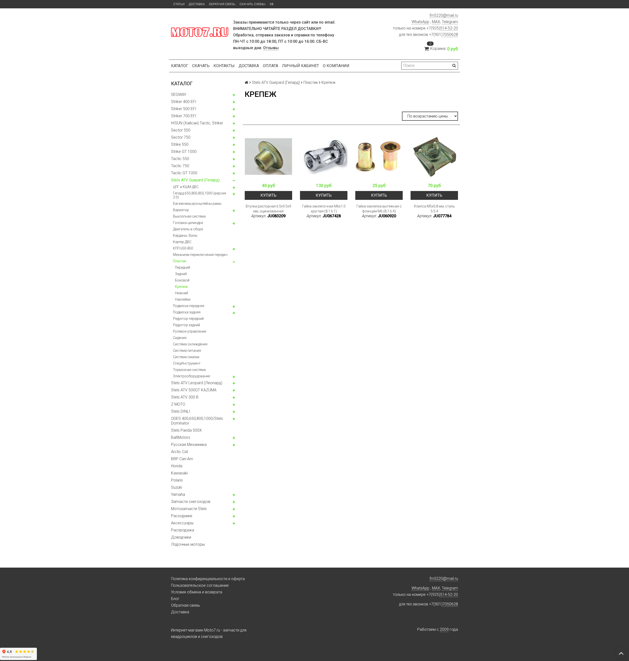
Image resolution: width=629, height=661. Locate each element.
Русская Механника (189, 444)
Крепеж (181, 287)
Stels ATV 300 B (185, 397)
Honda (176, 466)
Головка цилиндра (188, 223)
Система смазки (186, 357)
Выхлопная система (189, 216)
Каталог (179, 65)
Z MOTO (178, 404)
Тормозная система (189, 370)
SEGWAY (178, 94)
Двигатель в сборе (188, 229)
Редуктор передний (188, 319)
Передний (182, 267)
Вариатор (181, 210)
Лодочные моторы (188, 544)
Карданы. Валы (185, 235)
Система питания (187, 351)
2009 (444, 629)
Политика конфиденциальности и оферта (208, 578)
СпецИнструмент (186, 363)
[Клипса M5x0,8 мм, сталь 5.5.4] (434, 156)
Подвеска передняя (188, 306)
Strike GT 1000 (184, 151)
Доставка (197, 4)
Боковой (182, 280)
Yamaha (178, 494)
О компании (336, 65)
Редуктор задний (186, 325)
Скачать (201, 65)
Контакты (224, 65)
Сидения (179, 338)
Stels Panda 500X (186, 430)
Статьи (179, 4)
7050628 (450, 34)
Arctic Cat (179, 451)
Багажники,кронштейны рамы (197, 204)
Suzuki (176, 487)
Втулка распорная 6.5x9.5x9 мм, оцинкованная (268, 208)
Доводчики (181, 537)
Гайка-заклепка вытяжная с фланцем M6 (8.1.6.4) (379, 208)
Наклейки (182, 299)
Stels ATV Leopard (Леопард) (196, 383)
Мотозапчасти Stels (189, 508)
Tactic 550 (180, 158)
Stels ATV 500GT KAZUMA (193, 390)
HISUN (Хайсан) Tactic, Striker (197, 123)
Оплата (270, 65)
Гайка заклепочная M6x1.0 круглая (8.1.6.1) (323, 208)
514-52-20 (449, 28)
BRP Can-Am (182, 458)
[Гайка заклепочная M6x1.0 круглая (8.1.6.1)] (323, 156)
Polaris (177, 480)
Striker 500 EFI (183, 108)
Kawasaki (179, 473)
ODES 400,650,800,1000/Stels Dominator (197, 421)
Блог (175, 598)
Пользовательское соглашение (200, 585)
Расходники (181, 516)
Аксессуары (182, 523)
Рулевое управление (189, 331)
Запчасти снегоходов (190, 501)
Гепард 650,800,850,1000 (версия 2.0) (199, 195)
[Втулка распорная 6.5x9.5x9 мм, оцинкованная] (268, 156)
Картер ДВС (182, 242)
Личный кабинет (300, 65)
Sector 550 (180, 130)
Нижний (181, 293)
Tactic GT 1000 (184, 173)
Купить (268, 195)
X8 (271, 4)
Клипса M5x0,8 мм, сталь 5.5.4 (434, 208)
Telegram (450, 21)
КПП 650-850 (183, 248)
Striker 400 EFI (183, 101)
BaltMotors (180, 437)
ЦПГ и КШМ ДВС (186, 187)
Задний (181, 274)
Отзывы (271, 47)
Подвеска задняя (186, 312)
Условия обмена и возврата (196, 592)
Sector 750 (180, 137)
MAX (436, 21)
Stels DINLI (180, 411)
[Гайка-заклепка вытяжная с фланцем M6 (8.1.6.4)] (379, 156)
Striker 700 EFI (183, 116)
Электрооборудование (191, 376)
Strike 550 (179, 144)
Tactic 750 (180, 165)
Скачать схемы (252, 4)
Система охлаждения (190, 344)
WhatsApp (420, 21)
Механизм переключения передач (200, 255)
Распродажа (182, 530)
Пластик (179, 261)
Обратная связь (222, 4)
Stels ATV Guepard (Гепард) (195, 180)
